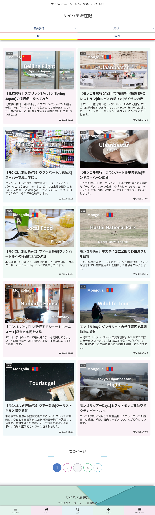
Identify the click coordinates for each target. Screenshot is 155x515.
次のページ (77, 451)
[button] (143, 508)
